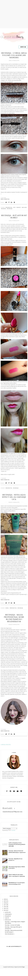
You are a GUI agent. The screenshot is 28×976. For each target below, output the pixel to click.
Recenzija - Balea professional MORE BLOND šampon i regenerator (14, 618)
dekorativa (9, 207)
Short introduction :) (9, 934)
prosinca (7, 912)
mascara (24, 207)
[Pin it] (14, 202)
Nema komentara (5, 199)
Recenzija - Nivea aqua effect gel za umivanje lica (14, 497)
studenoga (7, 914)
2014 (5, 910)
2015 (5, 908)
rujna (6, 918)
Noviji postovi (6, 744)
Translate (13, 830)
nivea (7, 608)
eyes (14, 207)
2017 (5, 904)
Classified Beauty (10, 966)
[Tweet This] (6, 202)
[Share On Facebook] (9, 202)
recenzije (9, 208)
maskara (3, 208)
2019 (5, 901)
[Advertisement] (14, 14)
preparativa (13, 608)
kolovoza (7, 919)
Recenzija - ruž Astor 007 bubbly (14, 216)
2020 (5, 899)
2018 (5, 903)
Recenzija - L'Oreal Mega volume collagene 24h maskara (14, 55)
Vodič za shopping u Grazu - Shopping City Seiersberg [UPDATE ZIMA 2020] (17, 844)
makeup (19, 207)
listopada (7, 916)
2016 (5, 906)
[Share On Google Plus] (11, 202)
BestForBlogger (22, 966)
